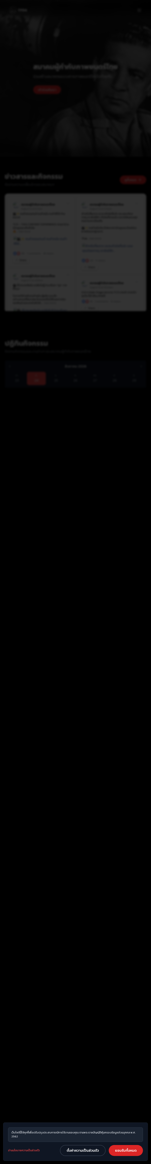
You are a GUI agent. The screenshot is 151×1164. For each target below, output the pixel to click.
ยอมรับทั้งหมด (126, 1150)
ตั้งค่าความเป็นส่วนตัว (83, 1150)
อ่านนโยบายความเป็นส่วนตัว (24, 1150)
